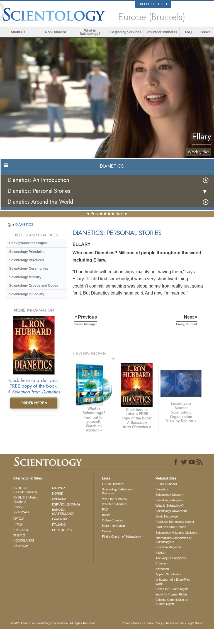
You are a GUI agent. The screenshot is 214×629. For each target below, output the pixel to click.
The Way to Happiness (170, 558)
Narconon (162, 569)
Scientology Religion (169, 500)
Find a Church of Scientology (121, 536)
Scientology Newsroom (171, 510)
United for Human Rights (172, 589)
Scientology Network (169, 494)
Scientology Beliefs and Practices (117, 491)
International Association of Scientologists (173, 539)
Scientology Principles (27, 252)
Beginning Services (125, 32)
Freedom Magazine (168, 547)
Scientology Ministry (25, 277)
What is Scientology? (90, 32)
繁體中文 (19, 535)
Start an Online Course (170, 527)
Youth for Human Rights (171, 594)
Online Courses (112, 520)
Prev (95, 213)
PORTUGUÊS (62, 529)
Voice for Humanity (114, 498)
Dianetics (161, 489)
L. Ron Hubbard (54, 32)
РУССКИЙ (20, 529)
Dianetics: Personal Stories (39, 191)
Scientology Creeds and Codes (33, 286)
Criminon (161, 563)
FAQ (188, 32)
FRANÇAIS (21, 512)
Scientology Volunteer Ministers (176, 532)
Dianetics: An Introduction (38, 180)
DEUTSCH (20, 545)
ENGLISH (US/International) (25, 490)
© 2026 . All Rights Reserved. (54, 623)
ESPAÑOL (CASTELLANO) (63, 511)
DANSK (18, 507)
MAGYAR (58, 488)
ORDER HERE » (33, 403)
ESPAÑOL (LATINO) (66, 504)
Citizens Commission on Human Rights (171, 601)
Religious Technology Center (174, 521)
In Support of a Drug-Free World (172, 581)
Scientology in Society (26, 294)
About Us (18, 32)
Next (119, 213)
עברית (18, 518)
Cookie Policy (153, 623)
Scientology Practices (26, 260)
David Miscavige (166, 516)
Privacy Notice (132, 623)
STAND (160, 552)
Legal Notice (195, 623)
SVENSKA (59, 498)
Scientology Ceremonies (28, 268)
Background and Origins (28, 243)
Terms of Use (175, 623)
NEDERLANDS (23, 540)
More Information (113, 525)
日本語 (18, 524)
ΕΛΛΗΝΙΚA (59, 519)
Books (205, 32)
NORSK (57, 493)
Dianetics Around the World (40, 202)
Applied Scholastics (168, 574)
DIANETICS (24, 224)
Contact (107, 531)
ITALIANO (59, 524)
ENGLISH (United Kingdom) (25, 499)
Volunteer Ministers (162, 32)
